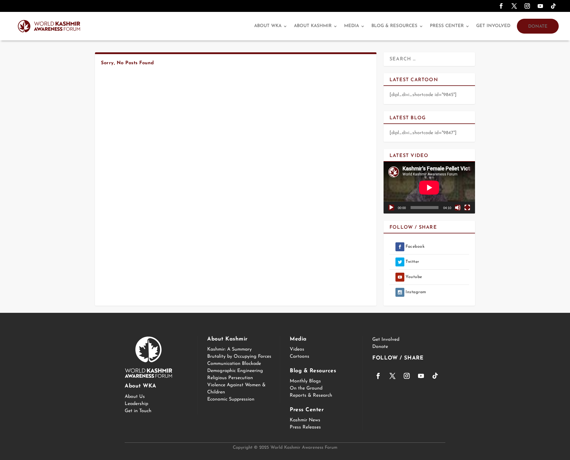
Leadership (136, 403)
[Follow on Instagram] (527, 6)
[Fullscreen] (467, 208)
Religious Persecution (230, 378)
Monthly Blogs (305, 381)
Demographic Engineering (235, 370)
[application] (429, 187)
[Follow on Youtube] (540, 6)
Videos (297, 349)
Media (351, 26)
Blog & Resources (394, 26)
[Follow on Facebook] (501, 6)
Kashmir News (305, 420)
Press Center (447, 26)
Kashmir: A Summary (229, 349)
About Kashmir (313, 26)
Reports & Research (311, 395)
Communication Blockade (234, 363)
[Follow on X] (514, 6)
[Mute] (458, 208)
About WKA (267, 26)
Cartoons (299, 356)
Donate (537, 26)
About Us (135, 396)
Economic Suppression (230, 399)
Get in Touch (138, 411)
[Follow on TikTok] (553, 6)
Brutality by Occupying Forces (239, 356)
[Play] (391, 208)
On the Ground (306, 388)
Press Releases (305, 427)
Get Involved (493, 26)
